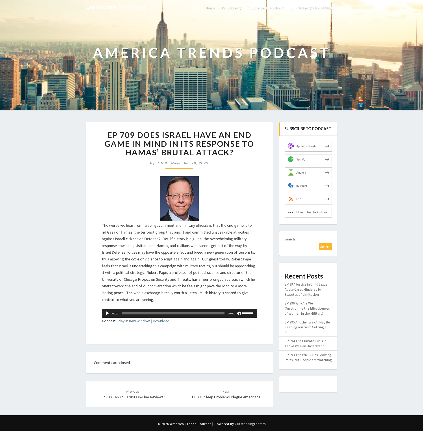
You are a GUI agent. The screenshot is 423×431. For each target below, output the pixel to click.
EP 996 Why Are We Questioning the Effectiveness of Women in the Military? (307, 308)
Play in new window (133, 320)
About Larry (231, 8)
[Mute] (239, 313)
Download (161, 320)
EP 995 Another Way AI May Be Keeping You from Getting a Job (307, 327)
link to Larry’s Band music (312, 8)
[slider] (248, 313)
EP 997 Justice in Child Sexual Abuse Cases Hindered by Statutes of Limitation (306, 289)
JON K (161, 163)
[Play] (107, 313)
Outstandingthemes (250, 424)
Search (290, 239)
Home (210, 8)
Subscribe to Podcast (266, 8)
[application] (179, 313)
